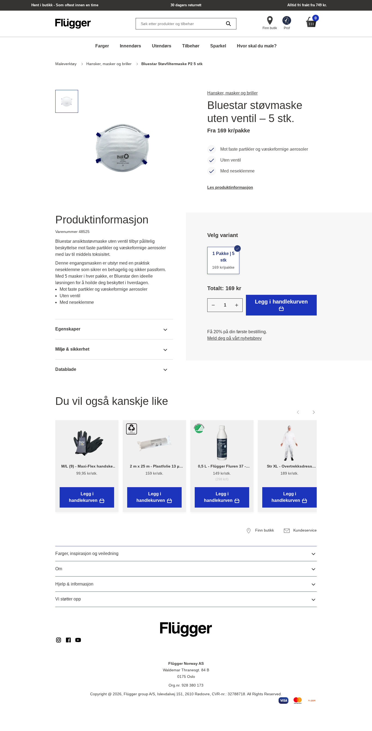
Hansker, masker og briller (232, 93)
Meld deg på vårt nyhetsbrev (234, 338)
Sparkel (218, 46)
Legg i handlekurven (281, 302)
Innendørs (130, 46)
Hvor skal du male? (257, 46)
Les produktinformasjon (230, 187)
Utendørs (161, 46)
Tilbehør (190, 46)
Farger (102, 46)
